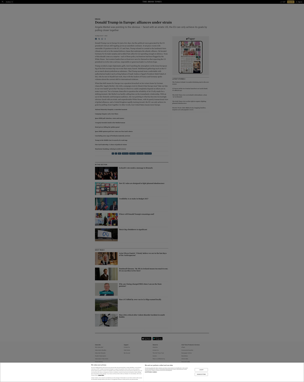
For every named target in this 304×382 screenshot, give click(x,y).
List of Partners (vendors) (151, 372)
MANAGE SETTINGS (201, 374)
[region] (152, 372)
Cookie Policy (101, 375)
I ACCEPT (201, 369)
